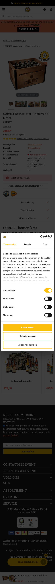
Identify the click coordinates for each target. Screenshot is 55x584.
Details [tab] (27, 244)
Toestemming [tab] (9, 244)
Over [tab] (45, 244)
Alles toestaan (27, 327)
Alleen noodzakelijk (27, 345)
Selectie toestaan (28, 336)
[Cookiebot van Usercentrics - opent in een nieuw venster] (40, 237)
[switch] (48, 299)
